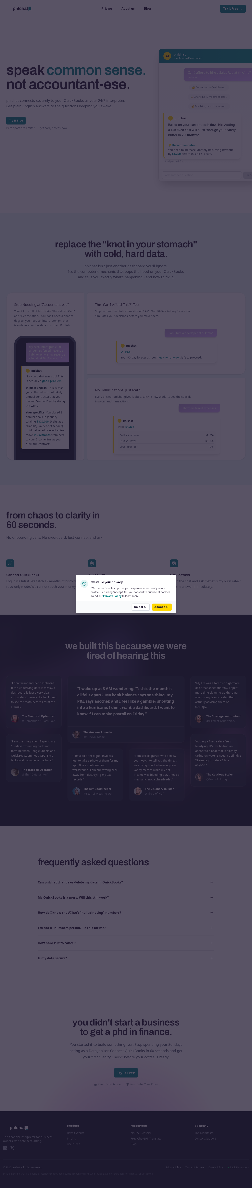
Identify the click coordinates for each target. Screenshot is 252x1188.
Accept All (162, 607)
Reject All (140, 607)
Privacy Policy (112, 596)
